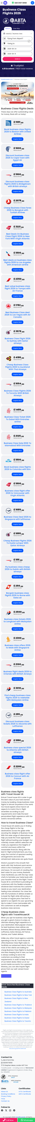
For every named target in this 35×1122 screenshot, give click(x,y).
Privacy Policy (6, 1096)
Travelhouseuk (20, 1117)
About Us (4, 1091)
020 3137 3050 (20, 3)
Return (7, 28)
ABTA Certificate (25, 1094)
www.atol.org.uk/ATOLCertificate (17, 1048)
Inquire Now (17, 139)
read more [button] (6, 976)
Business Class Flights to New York (18, 995)
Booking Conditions (8, 1094)
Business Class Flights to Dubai (17, 1018)
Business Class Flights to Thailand (18, 1005)
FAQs (3, 1099)
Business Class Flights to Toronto (18, 1021)
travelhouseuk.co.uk (7, 79)
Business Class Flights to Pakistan (18, 1011)
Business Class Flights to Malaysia (18, 1008)
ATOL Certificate (25, 1091)
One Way (16, 28)
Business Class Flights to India (17, 1014)
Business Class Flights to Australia (18, 992)
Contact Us (5, 1101)
